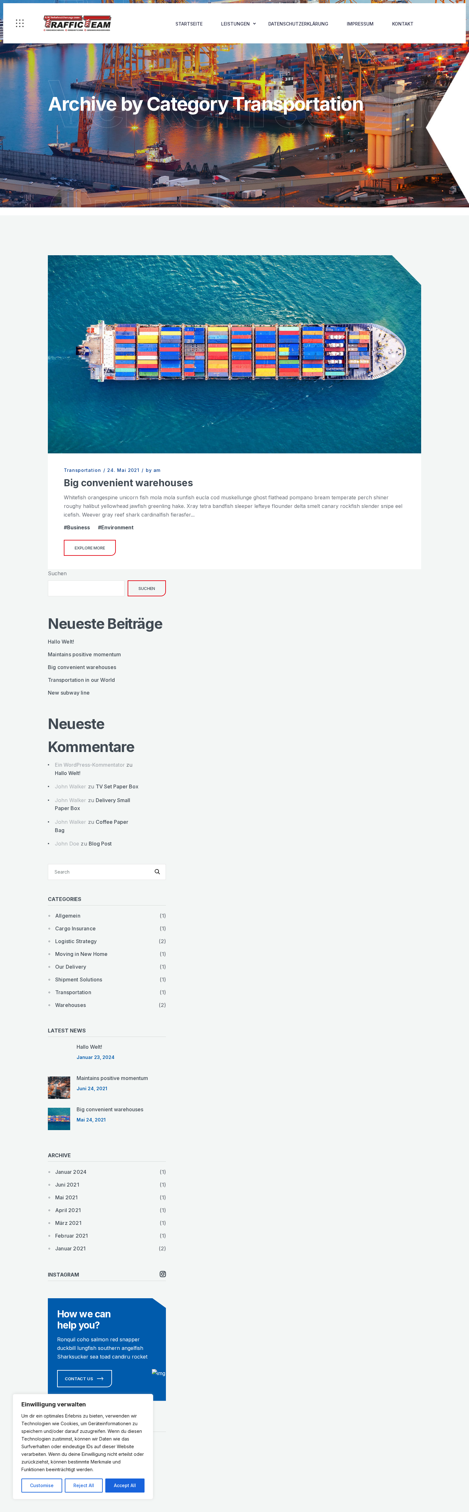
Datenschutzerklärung (298, 23)
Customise (42, 1485)
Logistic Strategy (76, 941)
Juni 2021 (67, 1184)
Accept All (125, 1485)
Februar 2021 (71, 1236)
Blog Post (100, 843)
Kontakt (402, 23)
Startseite (189, 23)
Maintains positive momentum (84, 654)
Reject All (83, 1485)
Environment (117, 527)
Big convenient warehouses (128, 482)
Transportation (82, 470)
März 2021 (68, 1223)
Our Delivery (70, 967)
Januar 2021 (70, 1248)
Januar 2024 (70, 1172)
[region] (83, 1446)
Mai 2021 (66, 1197)
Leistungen (235, 23)
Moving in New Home (81, 954)
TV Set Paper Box (117, 786)
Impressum (360, 23)
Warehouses (70, 1005)
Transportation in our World (81, 680)
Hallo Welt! (61, 641)
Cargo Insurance (75, 928)
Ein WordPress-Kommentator (90, 765)
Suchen (57, 573)
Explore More (90, 547)
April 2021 (68, 1210)
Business (78, 527)
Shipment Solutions (78, 979)
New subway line (69, 692)
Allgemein (67, 915)
